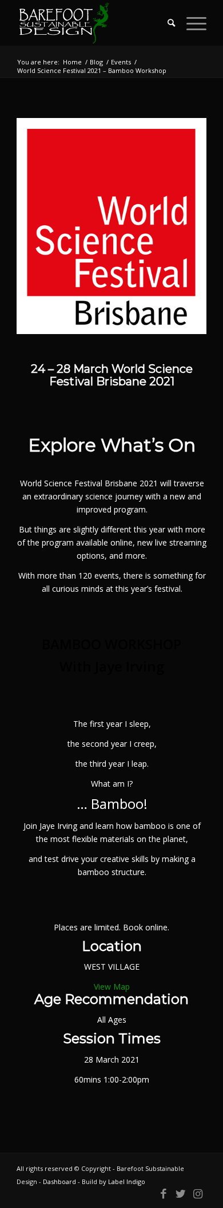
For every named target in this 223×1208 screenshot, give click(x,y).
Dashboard (59, 1181)
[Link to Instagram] (197, 1193)
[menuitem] (165, 23)
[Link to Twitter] (180, 1193)
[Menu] (190, 23)
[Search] (165, 23)
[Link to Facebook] (163, 1193)
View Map (112, 986)
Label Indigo (126, 1181)
